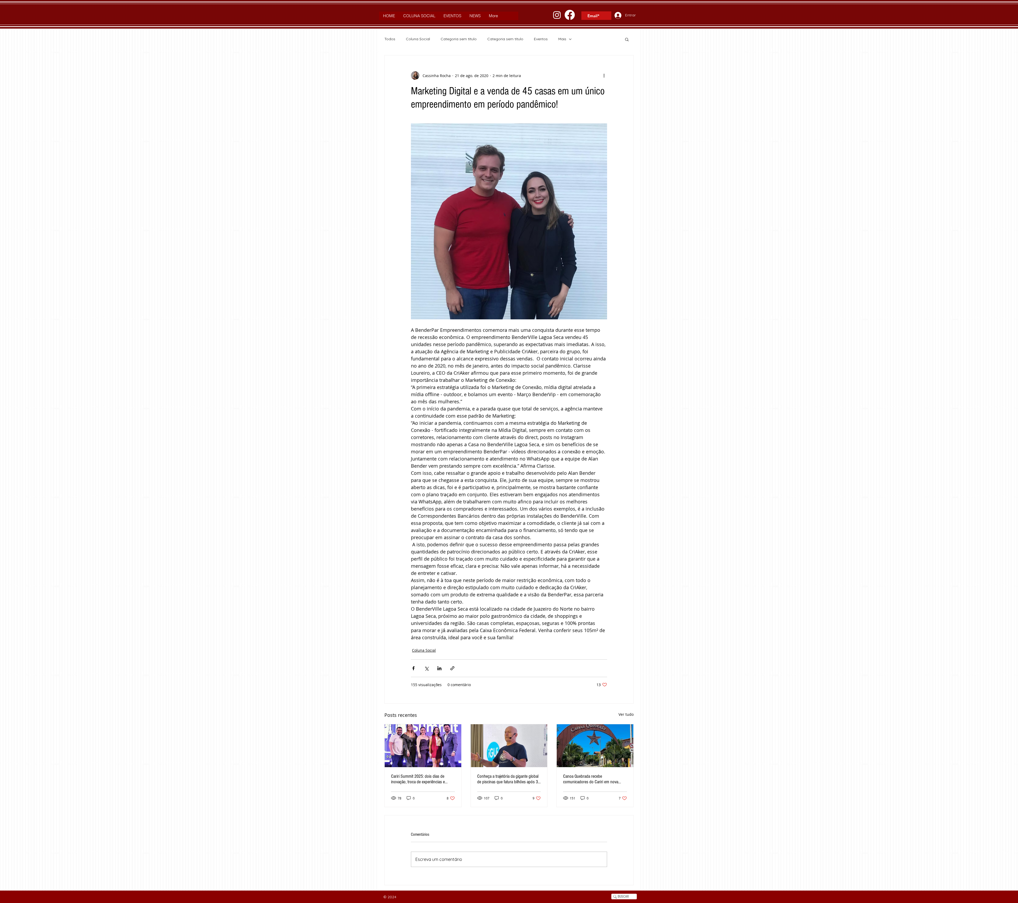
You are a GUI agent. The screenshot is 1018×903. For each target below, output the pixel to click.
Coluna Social (418, 39)
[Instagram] (557, 15)
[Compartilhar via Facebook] (413, 668)
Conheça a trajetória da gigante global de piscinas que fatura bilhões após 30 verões (508, 779)
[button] (626, 39)
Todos (389, 39)
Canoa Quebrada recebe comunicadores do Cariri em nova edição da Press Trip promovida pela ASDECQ (592, 779)
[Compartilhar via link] (452, 668)
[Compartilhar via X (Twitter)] (426, 668)
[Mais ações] (604, 75)
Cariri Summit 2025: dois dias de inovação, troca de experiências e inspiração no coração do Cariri (418, 779)
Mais (562, 39)
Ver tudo (626, 714)
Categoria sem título (459, 39)
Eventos (541, 39)
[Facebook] (570, 15)
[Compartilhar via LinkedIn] (439, 668)
